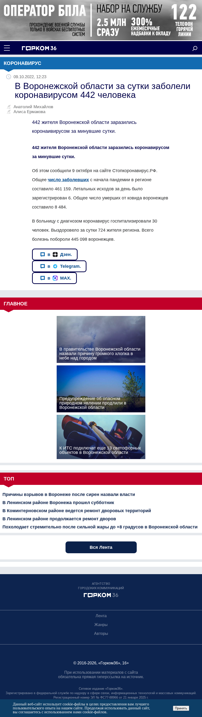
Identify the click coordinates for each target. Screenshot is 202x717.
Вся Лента (101, 547)
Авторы (101, 633)
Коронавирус (22, 63)
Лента (101, 616)
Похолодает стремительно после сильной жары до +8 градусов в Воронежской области (100, 527)
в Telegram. (64, 266)
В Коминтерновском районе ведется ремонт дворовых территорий (76, 510)
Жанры (101, 625)
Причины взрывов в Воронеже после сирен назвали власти (68, 494)
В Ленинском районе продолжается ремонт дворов (59, 519)
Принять (181, 708)
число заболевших (68, 179)
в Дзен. (60, 254)
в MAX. (59, 278)
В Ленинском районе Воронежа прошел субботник (58, 502)
